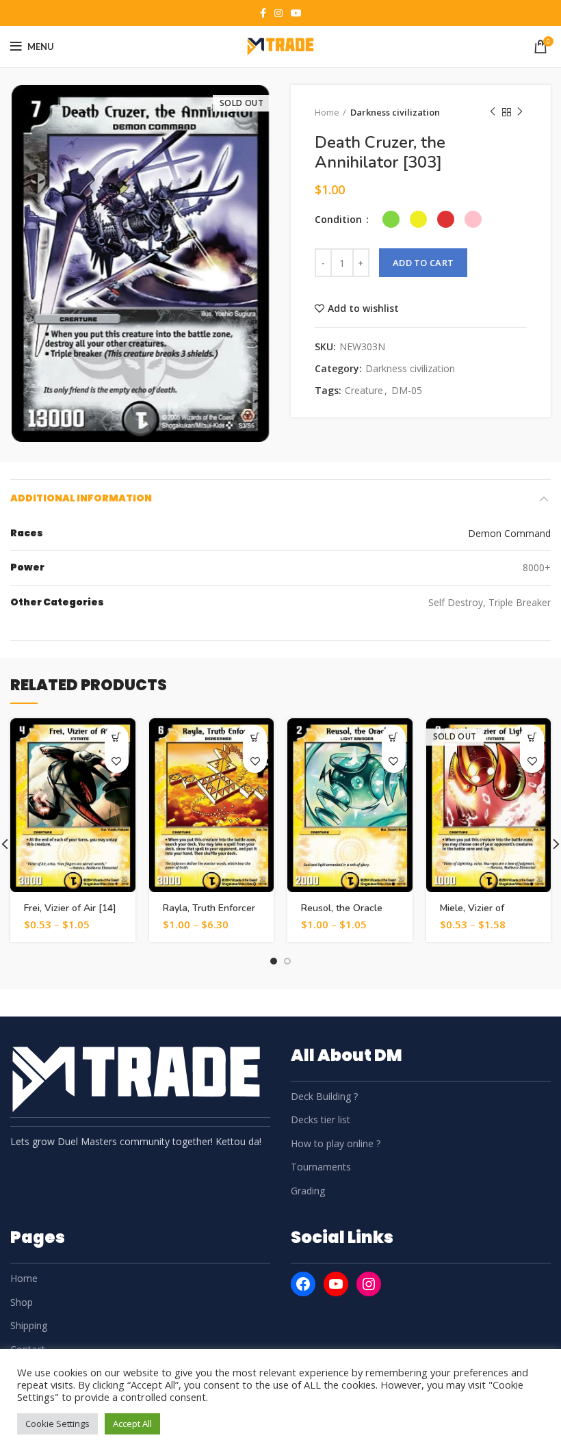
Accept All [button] (132, 1423)
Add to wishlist (363, 308)
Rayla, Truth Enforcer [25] (209, 914)
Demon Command (509, 533)
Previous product (492, 112)
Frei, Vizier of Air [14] (70, 908)
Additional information (81, 498)
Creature (364, 391)
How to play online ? (335, 1143)
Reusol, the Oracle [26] (341, 914)
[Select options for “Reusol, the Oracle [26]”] (394, 737)
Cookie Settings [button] (57, 1423)
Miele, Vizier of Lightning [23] (472, 914)
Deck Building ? (324, 1096)
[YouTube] (336, 1284)
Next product (520, 112)
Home (327, 112)
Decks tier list (320, 1119)
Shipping (28, 1325)
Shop (21, 1302)
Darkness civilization (395, 112)
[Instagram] (368, 1284)
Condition (340, 219)
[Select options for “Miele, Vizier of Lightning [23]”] (532, 737)
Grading (308, 1190)
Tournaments (321, 1166)
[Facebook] (303, 1284)
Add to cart (423, 263)
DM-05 (406, 391)
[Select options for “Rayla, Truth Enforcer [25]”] (255, 737)
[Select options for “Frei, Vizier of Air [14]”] (117, 737)
